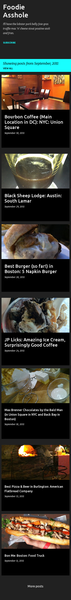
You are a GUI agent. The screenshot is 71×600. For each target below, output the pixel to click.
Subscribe (9, 42)
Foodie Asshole (15, 11)
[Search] (56, 16)
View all (8, 68)
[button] (63, 140)
